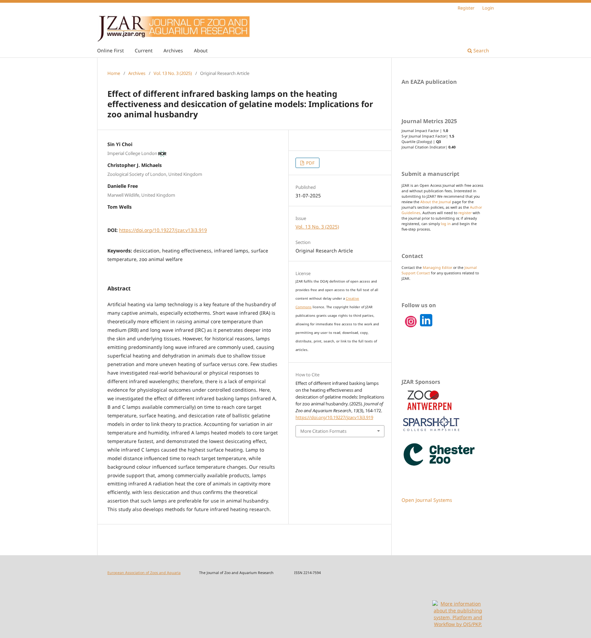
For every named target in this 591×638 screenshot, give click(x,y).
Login (488, 8)
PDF (310, 163)
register (465, 212)
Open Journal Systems (427, 500)
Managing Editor (437, 267)
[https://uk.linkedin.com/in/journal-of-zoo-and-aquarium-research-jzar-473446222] (411, 326)
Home (113, 73)
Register (466, 8)
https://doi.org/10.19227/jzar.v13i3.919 (163, 230)
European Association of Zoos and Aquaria (144, 572)
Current (144, 50)
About (201, 50)
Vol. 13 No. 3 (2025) (173, 73)
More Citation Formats (323, 431)
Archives (173, 50)
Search (480, 50)
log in (446, 223)
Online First (110, 50)
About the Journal (435, 201)
